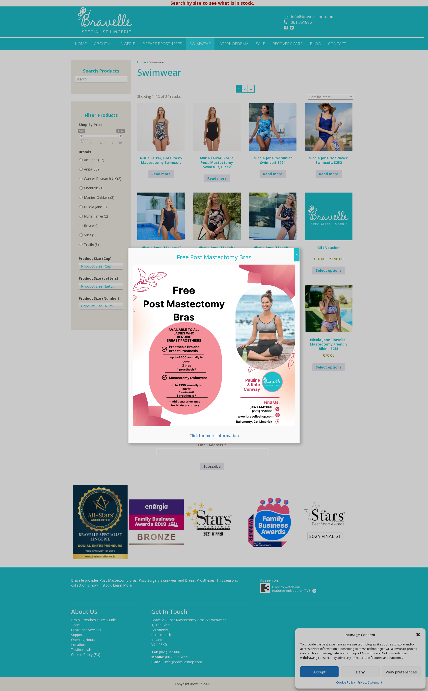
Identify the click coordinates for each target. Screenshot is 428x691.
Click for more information (214, 435)
